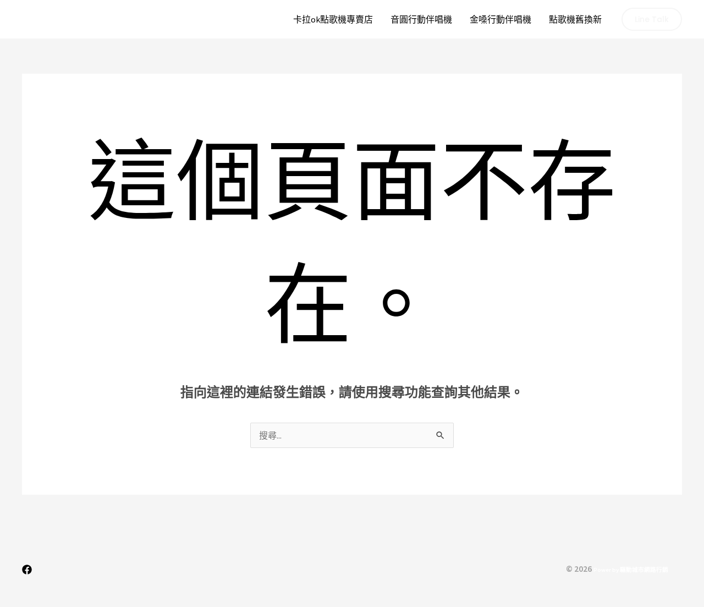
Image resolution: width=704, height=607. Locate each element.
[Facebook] (27, 570)
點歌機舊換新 (575, 19)
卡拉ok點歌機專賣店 (333, 19)
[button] (652, 19)
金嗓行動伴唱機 (500, 19)
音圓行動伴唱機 (421, 19)
